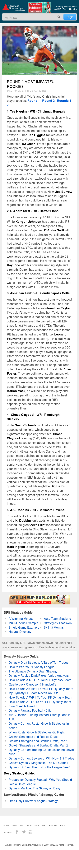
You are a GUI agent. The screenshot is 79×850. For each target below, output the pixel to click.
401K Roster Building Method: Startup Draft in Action (40, 717)
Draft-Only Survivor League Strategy (33, 801)
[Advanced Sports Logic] (13, 7)
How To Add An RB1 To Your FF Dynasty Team (41, 688)
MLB (29, 825)
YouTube (30, 831)
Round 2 (48, 100)
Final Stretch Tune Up (23, 706)
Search (59, 17)
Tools (14, 825)
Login (70, 17)
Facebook (17, 831)
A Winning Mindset (21, 618)
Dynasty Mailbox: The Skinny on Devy (34, 788)
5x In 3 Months (54, 627)
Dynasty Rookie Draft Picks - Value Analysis (39, 675)
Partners (53, 825)
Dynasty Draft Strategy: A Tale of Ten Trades (38, 662)
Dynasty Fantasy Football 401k (30, 710)
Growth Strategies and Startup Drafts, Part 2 (38, 745)
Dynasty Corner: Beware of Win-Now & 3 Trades (41, 758)
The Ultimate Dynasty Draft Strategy (33, 671)
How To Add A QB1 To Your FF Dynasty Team (40, 680)
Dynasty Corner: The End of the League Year (39, 767)
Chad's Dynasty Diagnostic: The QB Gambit (38, 762)
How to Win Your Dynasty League (31, 667)
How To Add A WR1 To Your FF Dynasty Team (40, 697)
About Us (7, 832)
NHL (44, 825)
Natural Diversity (20, 631)
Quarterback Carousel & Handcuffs (32, 684)
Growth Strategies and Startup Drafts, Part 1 (38, 741)
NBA (37, 825)
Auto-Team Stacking (57, 618)
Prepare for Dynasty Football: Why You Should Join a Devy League (40, 781)
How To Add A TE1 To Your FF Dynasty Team (40, 702)
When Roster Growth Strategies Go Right (36, 732)
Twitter (23, 831)
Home (6, 825)
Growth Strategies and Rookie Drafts (33, 736)
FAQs (63, 825)
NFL (22, 825)
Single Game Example (24, 627)
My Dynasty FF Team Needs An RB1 (34, 693)
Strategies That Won (58, 623)
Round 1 (33, 100)
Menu (13, 17)
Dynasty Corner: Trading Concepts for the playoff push (42, 751)
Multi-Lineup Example (23, 623)
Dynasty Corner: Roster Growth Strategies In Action (39, 725)
